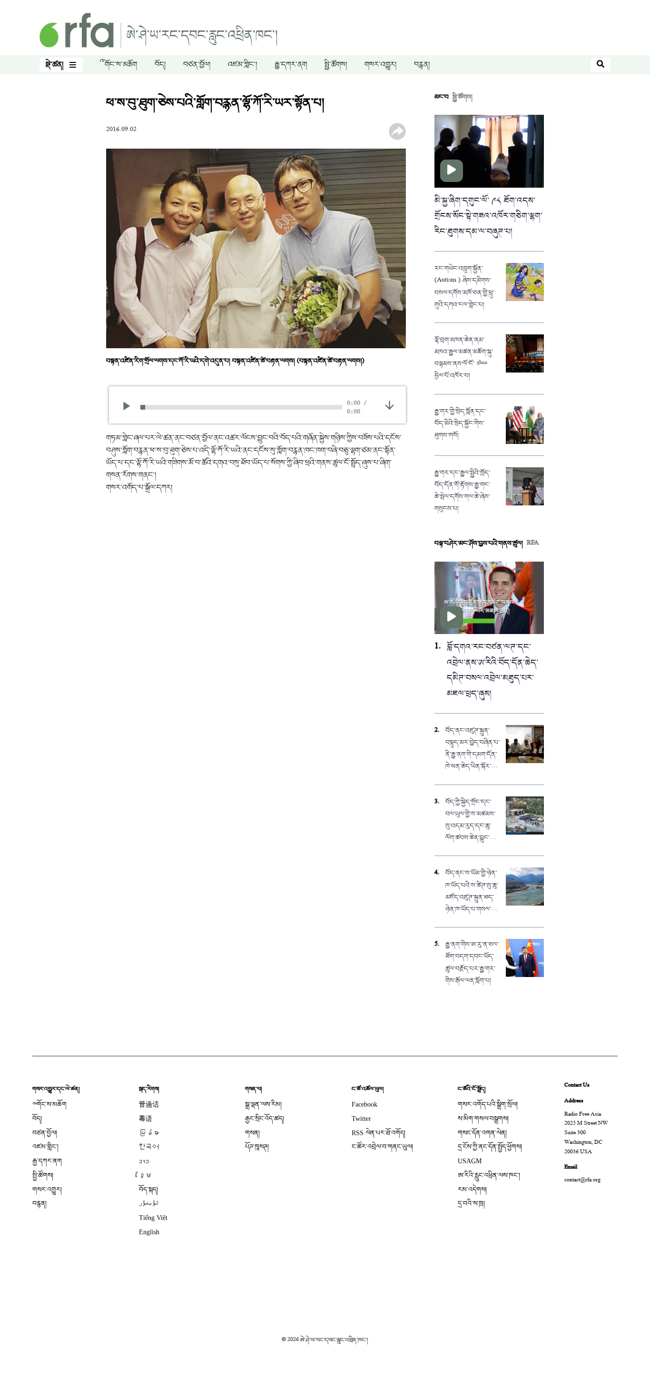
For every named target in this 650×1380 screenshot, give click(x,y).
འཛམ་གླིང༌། (242, 65)
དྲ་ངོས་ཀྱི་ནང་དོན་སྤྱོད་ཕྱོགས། (490, 1146)
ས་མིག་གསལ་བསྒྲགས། (483, 1118)
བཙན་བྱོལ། (196, 65)
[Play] (129, 407)
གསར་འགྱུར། (380, 65)
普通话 (149, 1104)
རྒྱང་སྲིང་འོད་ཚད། (264, 1118)
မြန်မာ (149, 1133)
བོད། (160, 65)
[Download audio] (389, 406)
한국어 (149, 1146)
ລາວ (144, 1161)
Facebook (364, 1104)
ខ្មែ (145, 1175)
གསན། (252, 1133)
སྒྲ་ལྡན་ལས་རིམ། (263, 1104)
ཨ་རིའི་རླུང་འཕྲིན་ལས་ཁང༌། (489, 1175)
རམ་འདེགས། (472, 1189)
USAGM (470, 1161)
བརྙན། (422, 65)
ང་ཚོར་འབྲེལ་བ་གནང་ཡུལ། (382, 1146)
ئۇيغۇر (149, 1203)
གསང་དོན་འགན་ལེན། (482, 1133)
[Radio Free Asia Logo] (158, 31)
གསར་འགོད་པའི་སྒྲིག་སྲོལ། (488, 1104)
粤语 (145, 1118)
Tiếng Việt (153, 1217)
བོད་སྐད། (148, 1189)
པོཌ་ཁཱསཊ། (257, 1146)
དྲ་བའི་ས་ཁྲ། (471, 1203)
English (149, 1232)
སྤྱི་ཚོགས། (336, 65)
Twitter (361, 1118)
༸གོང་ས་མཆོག (118, 65)
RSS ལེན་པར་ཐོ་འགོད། (378, 1133)
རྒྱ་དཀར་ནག (291, 65)
